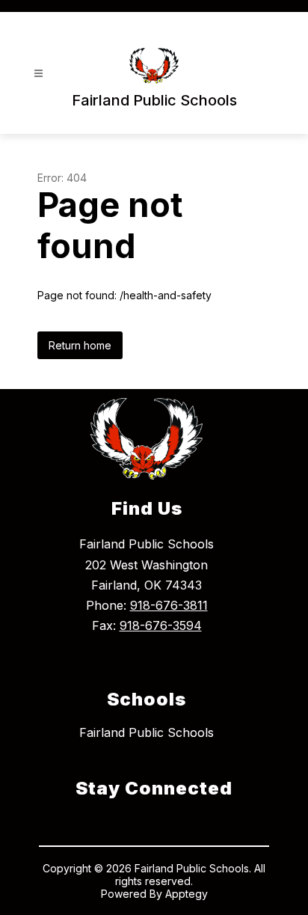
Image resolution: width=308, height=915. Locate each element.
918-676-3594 (161, 625)
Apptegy (186, 893)
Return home (80, 345)
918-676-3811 (169, 605)
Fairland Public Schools (146, 732)
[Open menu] (38, 73)
